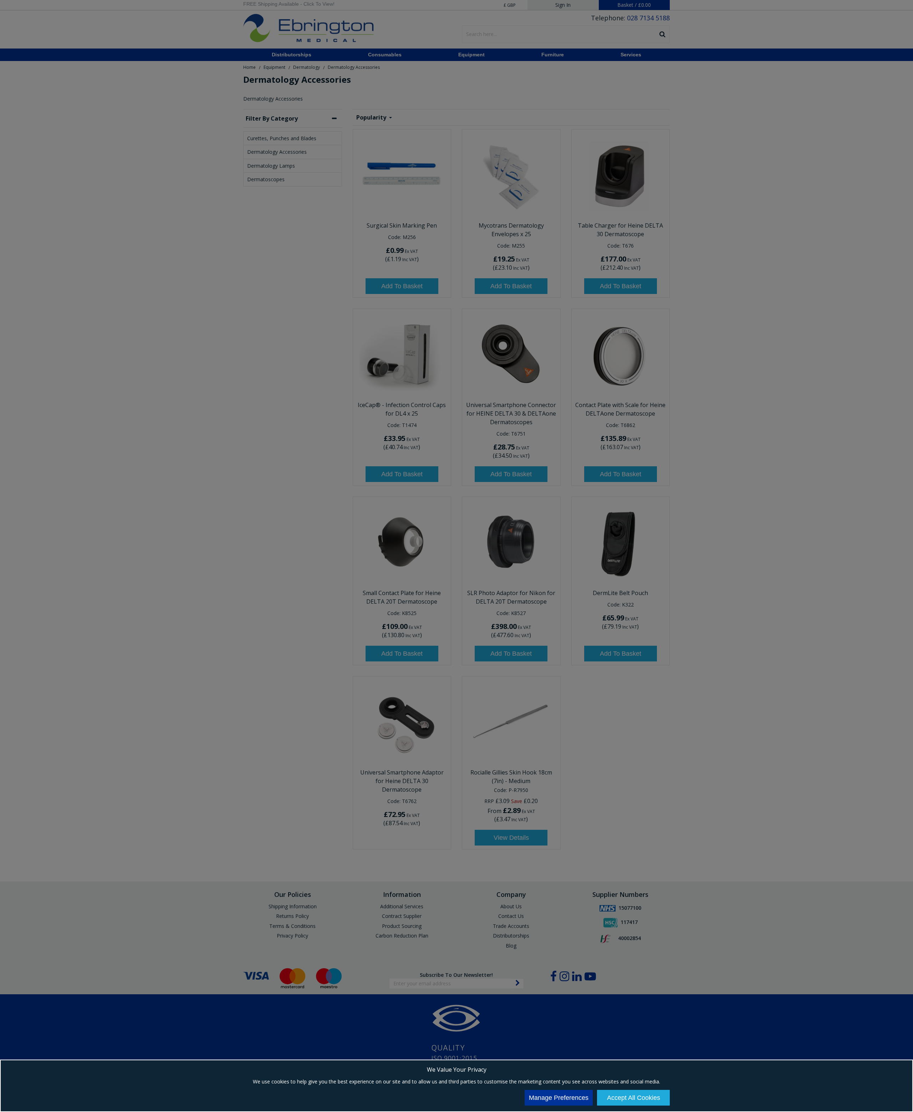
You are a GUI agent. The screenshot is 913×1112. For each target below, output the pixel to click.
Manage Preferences (558, 1097)
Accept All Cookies (633, 1097)
